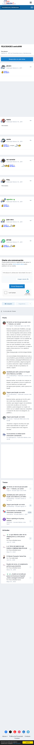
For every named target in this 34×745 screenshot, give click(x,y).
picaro (6, 51)
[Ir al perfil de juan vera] (3, 221)
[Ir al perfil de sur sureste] (3, 161)
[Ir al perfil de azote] (3, 140)
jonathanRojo (13, 375)
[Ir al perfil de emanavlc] (4, 519)
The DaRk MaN (13, 558)
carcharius (10, 514)
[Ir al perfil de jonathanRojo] (4, 372)
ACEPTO (28, 742)
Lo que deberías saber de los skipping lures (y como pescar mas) (16, 536)
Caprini (11, 326)
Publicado (14, 68)
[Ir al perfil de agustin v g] (3, 200)
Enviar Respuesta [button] (17, 286)
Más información (16, 743)
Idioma (4, 736)
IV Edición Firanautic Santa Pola (16, 556)
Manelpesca (12, 437)
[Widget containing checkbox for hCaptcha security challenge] (17, 292)
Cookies (17, 738)
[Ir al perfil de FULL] (3, 181)
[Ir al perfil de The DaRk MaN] (4, 557)
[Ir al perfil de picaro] (3, 67)
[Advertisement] (17, 27)
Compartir (9, 304)
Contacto (27, 736)
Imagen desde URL (23, 279)
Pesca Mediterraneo (15, 540)
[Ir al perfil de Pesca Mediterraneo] (4, 535)
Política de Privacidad (16, 736)
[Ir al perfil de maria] (3, 121)
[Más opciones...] (30, 67)
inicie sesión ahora (18, 264)
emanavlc (9, 522)
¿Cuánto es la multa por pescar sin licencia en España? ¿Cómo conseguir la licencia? (16, 576)
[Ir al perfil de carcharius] (4, 511)
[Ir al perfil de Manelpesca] (4, 434)
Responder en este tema (17, 59)
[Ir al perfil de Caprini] (4, 323)
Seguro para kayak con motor (16, 392)
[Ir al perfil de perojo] (3, 241)
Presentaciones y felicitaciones (22, 53)
